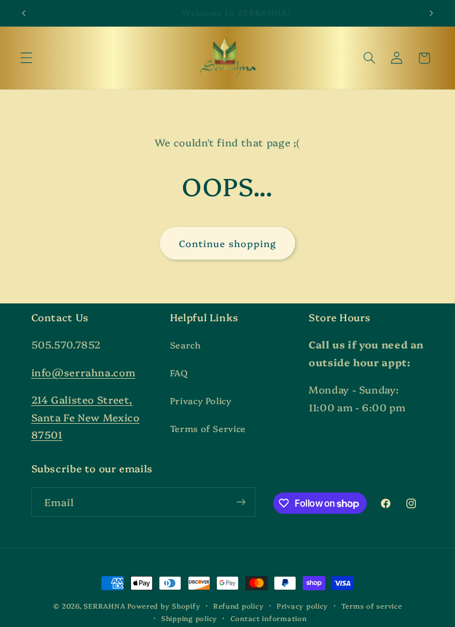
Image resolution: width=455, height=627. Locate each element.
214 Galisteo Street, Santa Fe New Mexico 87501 (85, 416)
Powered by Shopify (163, 605)
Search (185, 344)
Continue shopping (228, 242)
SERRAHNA (104, 605)
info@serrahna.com (83, 372)
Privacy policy (302, 605)
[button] (26, 58)
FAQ (179, 372)
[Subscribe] (240, 501)
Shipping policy (189, 618)
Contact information (268, 618)
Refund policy (238, 605)
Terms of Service (208, 428)
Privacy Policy (201, 400)
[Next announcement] (431, 13)
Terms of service (371, 605)
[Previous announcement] (24, 13)
